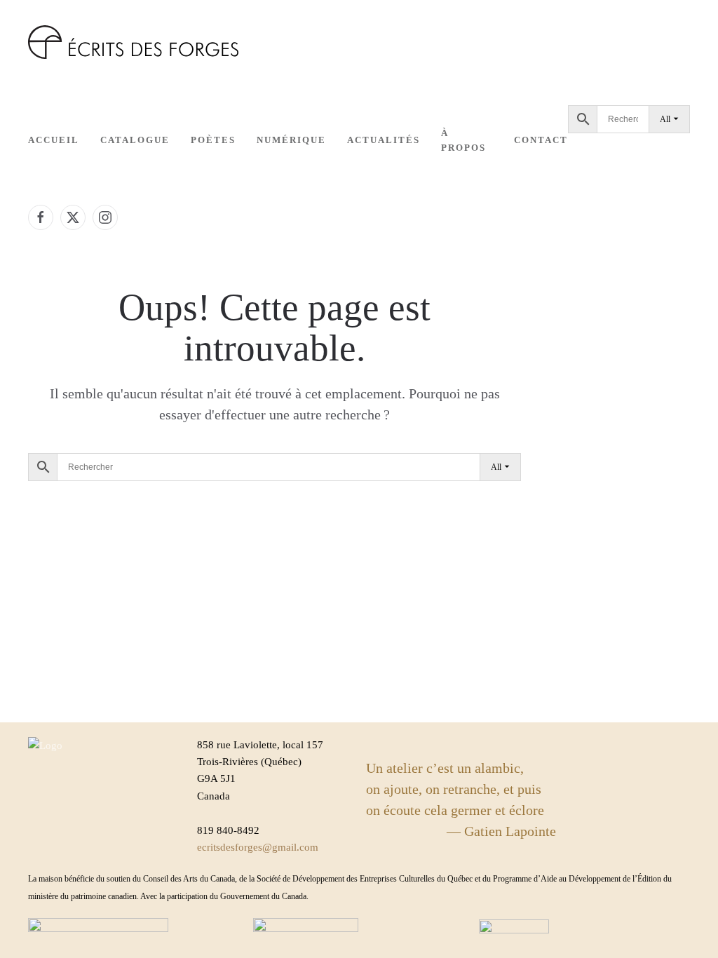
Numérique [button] (291, 140)
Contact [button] (541, 140)
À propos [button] (463, 140)
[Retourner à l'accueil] (133, 42)
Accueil (53, 140)
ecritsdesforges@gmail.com (257, 847)
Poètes (213, 140)
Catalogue (135, 140)
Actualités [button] (383, 140)
